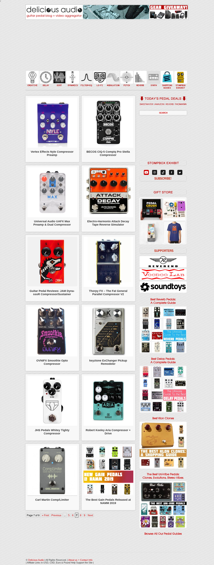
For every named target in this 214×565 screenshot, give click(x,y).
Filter (86, 80)
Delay (45, 77)
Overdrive (59, 82)
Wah (86, 83)
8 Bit (99, 82)
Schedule (180, 80)
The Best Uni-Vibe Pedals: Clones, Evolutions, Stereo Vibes (163, 476)
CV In (153, 75)
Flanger (113, 77)
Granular (153, 78)
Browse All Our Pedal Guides (163, 533)
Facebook (180, 83)
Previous (56, 515)
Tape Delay (45, 80)
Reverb (140, 78)
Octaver (126, 83)
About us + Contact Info (80, 560)
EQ (86, 77)
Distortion (59, 75)
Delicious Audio (36, 560)
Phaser (113, 80)
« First (45, 515)
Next (90, 515)
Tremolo (113, 83)
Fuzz (59, 78)
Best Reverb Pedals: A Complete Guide (163, 301)
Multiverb (140, 75)
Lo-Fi (99, 78)
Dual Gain (59, 85)
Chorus (113, 73)
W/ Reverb (45, 83)
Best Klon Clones (163, 418)
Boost (72, 77)
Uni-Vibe (113, 86)
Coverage (180, 77)
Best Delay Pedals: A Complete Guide (163, 360)
